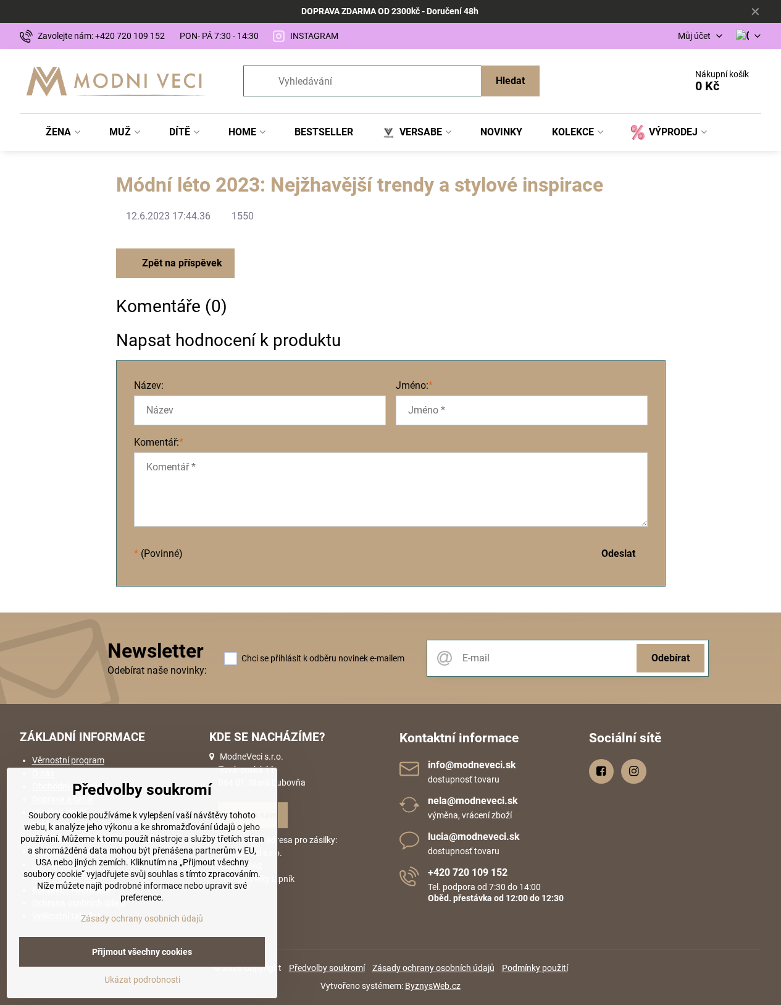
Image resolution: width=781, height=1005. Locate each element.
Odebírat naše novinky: (157, 670)
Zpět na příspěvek (181, 263)
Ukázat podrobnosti (142, 980)
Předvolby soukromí (327, 968)
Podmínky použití (535, 968)
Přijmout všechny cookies (142, 952)
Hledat (510, 81)
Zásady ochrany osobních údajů (433, 968)
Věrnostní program (68, 760)
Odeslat (618, 553)
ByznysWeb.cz (433, 986)
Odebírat (670, 658)
